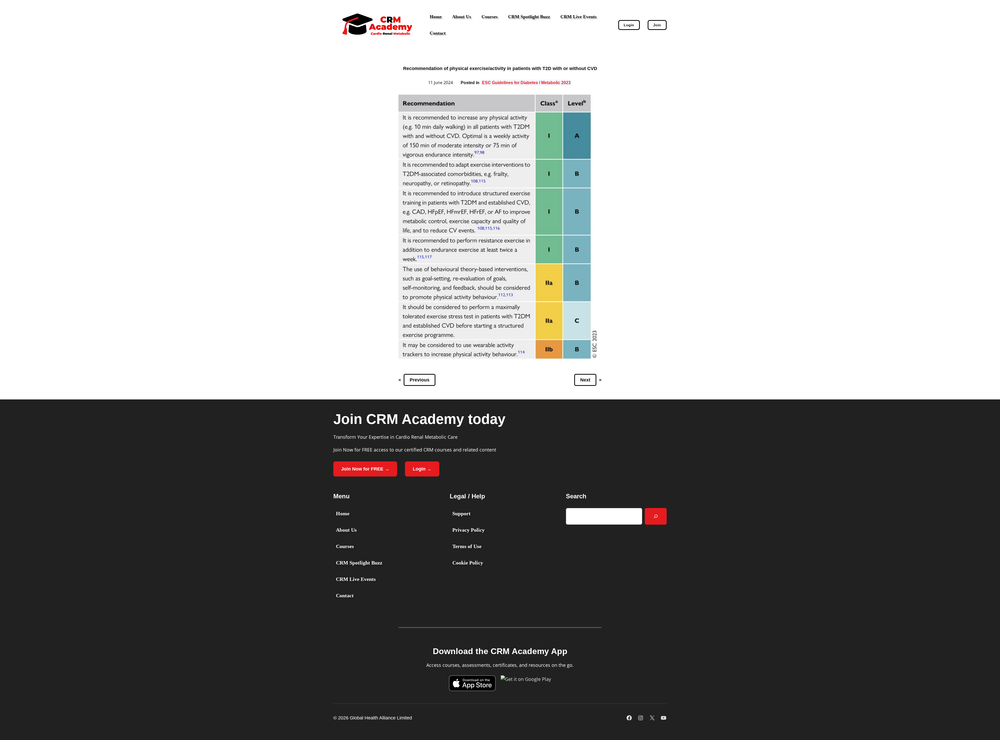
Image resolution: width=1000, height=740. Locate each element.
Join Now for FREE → (365, 469)
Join (657, 25)
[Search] (656, 516)
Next (585, 379)
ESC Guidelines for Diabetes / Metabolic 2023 (526, 82)
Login (629, 25)
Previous (419, 379)
